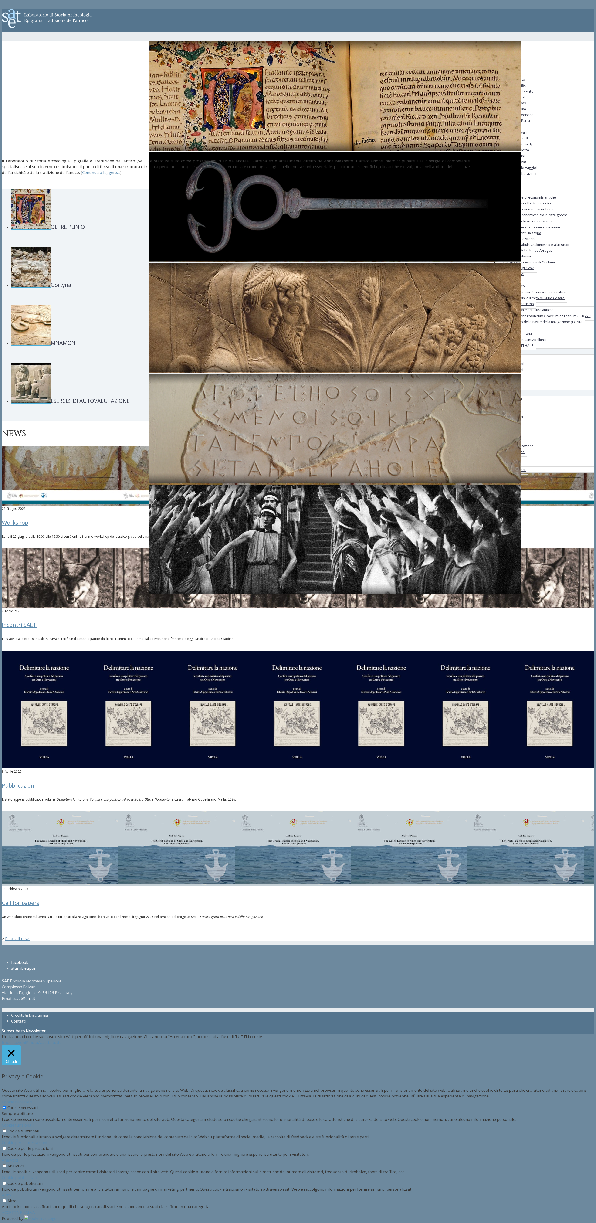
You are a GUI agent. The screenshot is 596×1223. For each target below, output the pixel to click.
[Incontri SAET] (2, 647)
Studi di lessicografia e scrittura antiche (522, 309)
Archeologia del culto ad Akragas (526, 250)
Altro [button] (6, 1195)
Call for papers (20, 903)
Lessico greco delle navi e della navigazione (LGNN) (542, 321)
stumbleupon (23, 968)
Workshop (15, 522)
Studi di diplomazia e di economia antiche (523, 197)
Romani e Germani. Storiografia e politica (533, 292)
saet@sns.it (24, 998)
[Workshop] (2, 545)
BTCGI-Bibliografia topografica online (530, 227)
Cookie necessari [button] (17, 1101)
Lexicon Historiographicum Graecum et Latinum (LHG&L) (546, 315)
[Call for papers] (2, 926)
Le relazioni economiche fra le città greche (534, 215)
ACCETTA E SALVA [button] (18, 1212)
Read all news (17, 938)
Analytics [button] (10, 1160)
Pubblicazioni (19, 785)
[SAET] (47, 24)
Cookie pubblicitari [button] (19, 1177)
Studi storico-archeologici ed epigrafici (521, 221)
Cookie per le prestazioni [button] (24, 1142)
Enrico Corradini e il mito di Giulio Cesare (533, 298)
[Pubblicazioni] (2, 808)
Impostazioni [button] (14, 1042)
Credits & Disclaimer (30, 1015)
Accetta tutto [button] (50, 1042)
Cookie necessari (22, 1107)
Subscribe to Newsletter (24, 1030)
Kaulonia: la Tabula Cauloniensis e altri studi (535, 244)
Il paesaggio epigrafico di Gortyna (528, 262)
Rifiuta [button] (32, 1042)
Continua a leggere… (101, 172)
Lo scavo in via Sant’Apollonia (523, 339)
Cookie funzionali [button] (18, 1125)
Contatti (18, 1021)
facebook (19, 962)
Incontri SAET (19, 624)
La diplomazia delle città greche (526, 203)
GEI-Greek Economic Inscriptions (527, 209)
